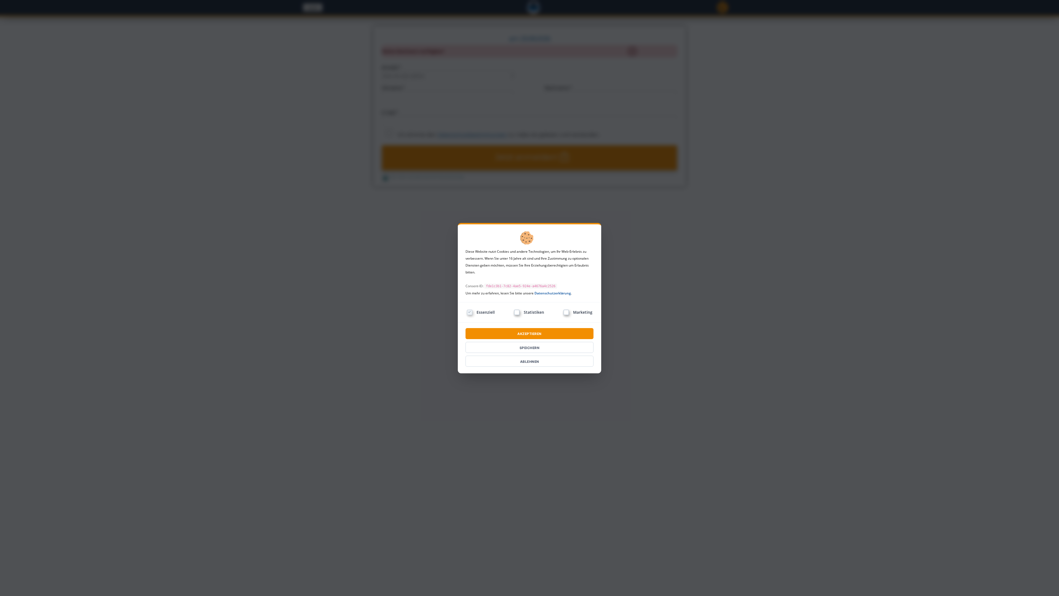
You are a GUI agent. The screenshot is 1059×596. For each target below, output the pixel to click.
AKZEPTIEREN (529, 334)
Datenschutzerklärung (552, 293)
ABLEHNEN (529, 362)
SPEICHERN (530, 348)
